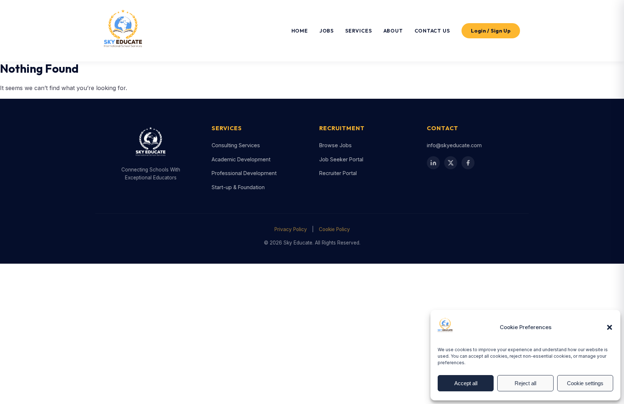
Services (358, 30)
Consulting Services (236, 145)
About (393, 30)
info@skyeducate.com (454, 145)
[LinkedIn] (433, 162)
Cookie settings (585, 383)
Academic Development (241, 159)
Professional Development (244, 173)
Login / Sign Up (491, 30)
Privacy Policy (290, 229)
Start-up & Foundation (238, 187)
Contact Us (432, 30)
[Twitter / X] (450, 162)
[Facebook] (468, 162)
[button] (609, 327)
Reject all (525, 383)
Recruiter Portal (338, 173)
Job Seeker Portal (341, 159)
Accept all (465, 383)
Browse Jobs (335, 145)
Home (299, 30)
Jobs (327, 30)
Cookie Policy (334, 229)
